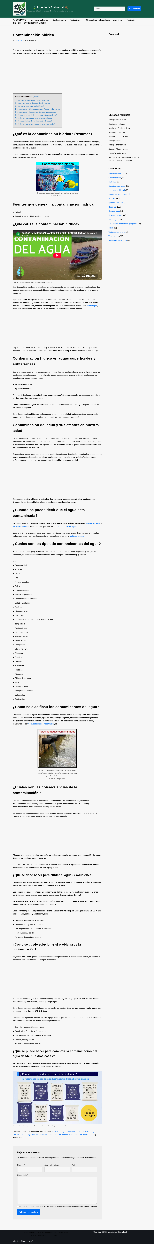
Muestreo (112, 199)
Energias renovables (116, 186)
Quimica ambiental (115, 203)
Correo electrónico (52, 1165)
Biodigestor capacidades (118, 136)
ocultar (36, 97)
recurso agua (92, 306)
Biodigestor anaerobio (117, 145)
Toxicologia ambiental (117, 232)
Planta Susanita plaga (117, 153)
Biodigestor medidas (116, 132)
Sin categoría (113, 219)
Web (73, 1165)
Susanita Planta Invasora (118, 149)
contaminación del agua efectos (25, 1135)
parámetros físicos (93, 523)
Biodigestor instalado (116, 124)
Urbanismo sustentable (117, 240)
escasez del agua (59, 1132)
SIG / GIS (17, 23)
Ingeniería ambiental (116, 190)
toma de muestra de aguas (66, 527)
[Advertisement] (57, 74)
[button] (27, 19)
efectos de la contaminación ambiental (54, 1135)
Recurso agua (114, 211)
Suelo (110, 228)
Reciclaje (131, 20)
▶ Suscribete (134, 9)
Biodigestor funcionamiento (119, 128)
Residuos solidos (115, 215)
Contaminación (114, 178)
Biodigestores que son (117, 120)
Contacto (53, 1235)
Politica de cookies (38, 1235)
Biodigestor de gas (115, 141)
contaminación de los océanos (83, 1135)
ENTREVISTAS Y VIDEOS (35, 23)
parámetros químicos (21, 527)
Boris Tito (19, 41)
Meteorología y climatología (98, 20)
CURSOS (112, 182)
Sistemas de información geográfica (122, 224)
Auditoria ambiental (116, 173)
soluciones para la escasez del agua (81, 1132)
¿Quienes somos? (28, 1232)
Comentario (22, 1175)
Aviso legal (63, 1232)
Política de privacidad (47, 1232)
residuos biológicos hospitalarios (41, 724)
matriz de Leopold (77, 536)
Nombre (21, 1165)
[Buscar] (122, 9)
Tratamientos (113, 236)
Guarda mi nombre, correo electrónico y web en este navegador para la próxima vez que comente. (58, 1206)
